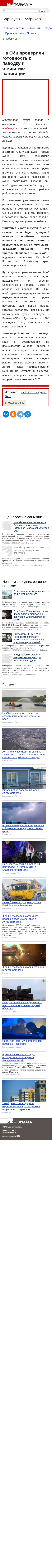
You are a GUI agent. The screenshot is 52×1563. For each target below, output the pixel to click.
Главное (7, 28)
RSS (18, 1136)
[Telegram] (20, 414)
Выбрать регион (9, 1132)
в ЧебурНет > (11, 38)
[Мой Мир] (27, 414)
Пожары (32, 33)
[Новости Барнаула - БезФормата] (16, 3)
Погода (47, 28)
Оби (26, 124)
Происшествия (14, 33)
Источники (33, 28)
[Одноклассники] (13, 414)
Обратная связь (9, 1130)
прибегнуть (9, 128)
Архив (20, 28)
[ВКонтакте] (6, 414)
